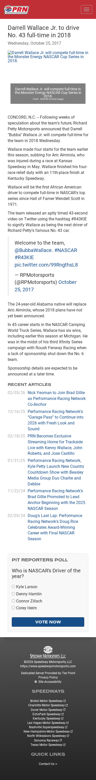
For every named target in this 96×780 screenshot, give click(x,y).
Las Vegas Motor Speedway (46, 723)
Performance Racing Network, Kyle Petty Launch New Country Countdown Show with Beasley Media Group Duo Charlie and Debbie (56, 472)
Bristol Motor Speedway (46, 701)
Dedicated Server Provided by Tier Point (48, 673)
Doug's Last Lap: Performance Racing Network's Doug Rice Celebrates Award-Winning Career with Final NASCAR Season (55, 527)
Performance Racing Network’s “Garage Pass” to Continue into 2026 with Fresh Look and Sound (55, 420)
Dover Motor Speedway (46, 710)
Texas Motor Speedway (46, 745)
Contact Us (46, 764)
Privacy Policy (48, 677)
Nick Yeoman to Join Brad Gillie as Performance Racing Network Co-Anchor (57, 398)
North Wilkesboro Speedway (46, 736)
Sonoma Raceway (46, 740)
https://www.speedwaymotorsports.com (48, 666)
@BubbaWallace (33, 250)
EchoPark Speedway (47, 714)
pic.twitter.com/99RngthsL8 (46, 264)
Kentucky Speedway (46, 718)
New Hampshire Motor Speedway (47, 731)
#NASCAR (65, 250)
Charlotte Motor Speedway (46, 705)
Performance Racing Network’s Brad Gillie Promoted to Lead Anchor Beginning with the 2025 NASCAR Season (56, 499)
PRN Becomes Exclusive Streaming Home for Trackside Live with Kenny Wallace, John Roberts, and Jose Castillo (55, 444)
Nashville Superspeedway (46, 727)
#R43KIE (24, 257)
